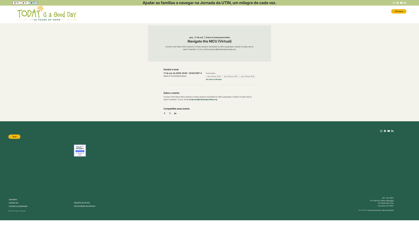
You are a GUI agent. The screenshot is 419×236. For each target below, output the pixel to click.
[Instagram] (393, 2)
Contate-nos (13, 203)
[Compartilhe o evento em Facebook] (165, 113)
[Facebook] (397, 2)
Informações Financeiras (374, 210)
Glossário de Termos (82, 202)
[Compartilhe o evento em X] (170, 113)
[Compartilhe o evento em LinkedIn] (175, 113)
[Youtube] (401, 2)
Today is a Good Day (20, 211)
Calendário (13, 199)
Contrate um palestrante (18, 206)
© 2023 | (10, 211)
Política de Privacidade (388, 210)
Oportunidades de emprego (84, 206)
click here (390, 201)
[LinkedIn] (405, 2)
